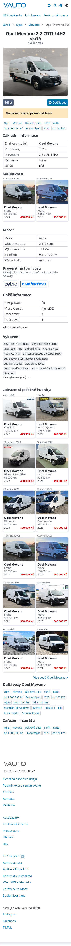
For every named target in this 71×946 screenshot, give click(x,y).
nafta (56, 123)
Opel (19, 25)
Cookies (8, 792)
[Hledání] (55, 5)
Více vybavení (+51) (14, 377)
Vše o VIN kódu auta (17, 882)
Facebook (9, 921)
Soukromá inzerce (56, 15)
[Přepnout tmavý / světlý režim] (66, 4)
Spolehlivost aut (14, 895)
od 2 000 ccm (41, 702)
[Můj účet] (61, 5)
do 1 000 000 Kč (13, 128)
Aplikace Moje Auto (16, 869)
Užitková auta (12, 15)
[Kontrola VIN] (49, 5)
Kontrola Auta (12, 863)
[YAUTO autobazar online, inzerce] (14, 5)
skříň (47, 123)
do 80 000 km (22, 702)
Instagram (10, 914)
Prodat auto (11, 831)
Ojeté (7, 702)
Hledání (8, 837)
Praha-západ (33, 128)
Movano (34, 25)
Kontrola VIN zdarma (17, 876)
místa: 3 (50, 708)
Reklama (9, 805)
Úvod (6, 25)
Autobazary (33, 15)
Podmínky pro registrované (22, 786)
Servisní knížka (31, 713)
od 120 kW (58, 128)
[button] (57, 102)
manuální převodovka (16, 708)
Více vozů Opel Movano (49, 677)
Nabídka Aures (13, 174)
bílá (60, 708)
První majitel (11, 713)
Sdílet (8, 102)
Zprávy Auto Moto (15, 889)
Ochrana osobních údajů (20, 779)
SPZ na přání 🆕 (14, 856)
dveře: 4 (37, 708)
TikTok (7, 927)
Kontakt (8, 799)
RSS (5, 844)
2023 (46, 128)
